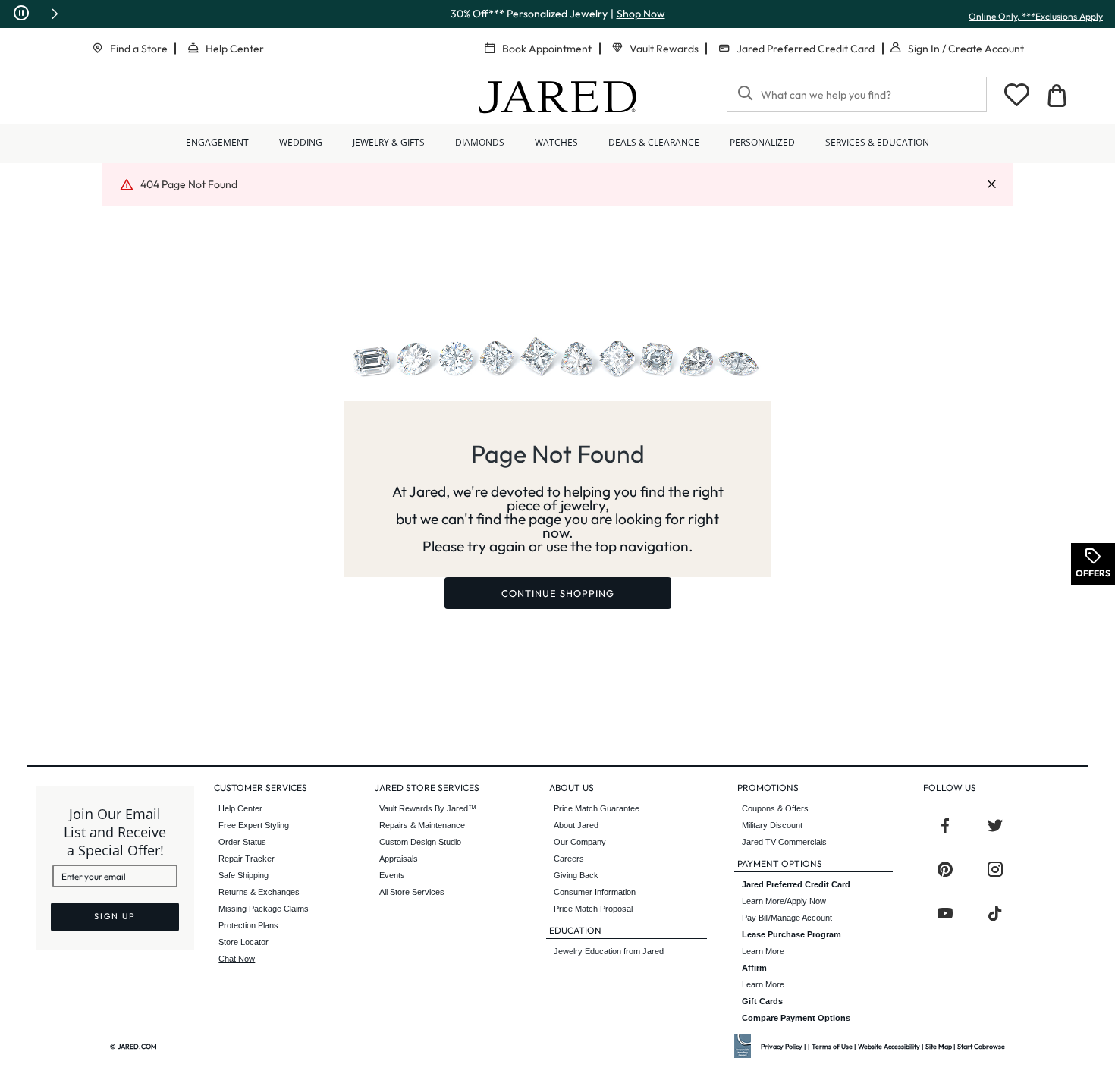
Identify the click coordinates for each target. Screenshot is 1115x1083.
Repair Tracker (246, 858)
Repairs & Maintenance (422, 825)
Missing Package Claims (263, 908)
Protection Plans (248, 925)
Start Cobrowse (981, 1046)
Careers (569, 858)
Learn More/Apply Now (796, 893)
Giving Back (576, 875)
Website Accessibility (889, 1046)
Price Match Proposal (593, 908)
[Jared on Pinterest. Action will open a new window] (945, 870)
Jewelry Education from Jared (609, 951)
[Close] (991, 185)
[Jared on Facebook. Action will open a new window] (945, 826)
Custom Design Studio (420, 841)
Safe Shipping (243, 875)
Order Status (242, 841)
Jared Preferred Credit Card (806, 48)
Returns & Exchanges (259, 891)
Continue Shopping (557, 593)
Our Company (580, 841)
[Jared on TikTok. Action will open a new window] (995, 914)
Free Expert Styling (253, 825)
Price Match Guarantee (596, 808)
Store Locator (243, 941)
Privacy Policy (781, 1046)
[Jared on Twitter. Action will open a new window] (995, 826)
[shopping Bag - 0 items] (1056, 95)
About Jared (576, 825)
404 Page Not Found (188, 184)
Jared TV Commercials (784, 841)
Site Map (938, 1046)
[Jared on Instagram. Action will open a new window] (995, 870)
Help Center (235, 48)
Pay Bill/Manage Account (787, 917)
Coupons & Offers (775, 808)
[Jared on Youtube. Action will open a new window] (945, 914)
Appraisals (398, 858)
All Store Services (411, 891)
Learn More (791, 943)
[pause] (21, 14)
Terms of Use (832, 1046)
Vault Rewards (664, 48)
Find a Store (139, 48)
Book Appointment (547, 48)
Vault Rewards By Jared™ (427, 808)
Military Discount (772, 825)
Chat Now (236, 958)
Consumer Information (595, 891)
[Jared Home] (557, 97)
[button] (55, 14)
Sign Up (115, 916)
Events (392, 875)
